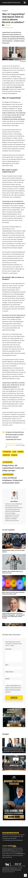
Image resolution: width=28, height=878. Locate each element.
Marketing (7, 455)
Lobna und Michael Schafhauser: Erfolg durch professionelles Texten (12, 480)
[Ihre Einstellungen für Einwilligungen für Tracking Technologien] (25, 875)
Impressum (5, 871)
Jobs (14, 451)
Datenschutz (11, 871)
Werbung (14, 455)
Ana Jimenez (14, 501)
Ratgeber (5, 10)
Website (7, 678)
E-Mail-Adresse (9, 672)
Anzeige (24, 428)
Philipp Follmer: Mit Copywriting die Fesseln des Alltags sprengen (13, 468)
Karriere (20, 451)
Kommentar (8, 649)
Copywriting (7, 451)
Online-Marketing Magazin (11, 2)
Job (20, 414)
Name (7, 665)
